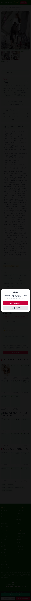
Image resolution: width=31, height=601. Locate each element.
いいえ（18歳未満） (15, 308)
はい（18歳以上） (15, 303)
